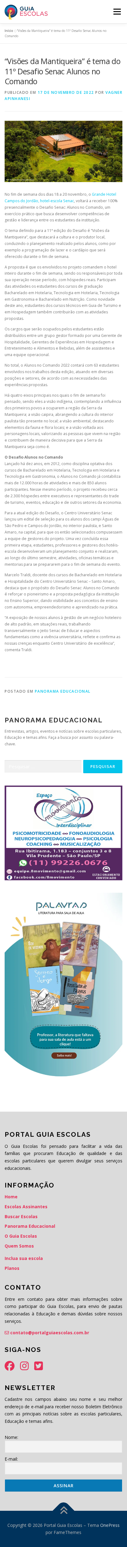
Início (9, 30)
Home (11, 1197)
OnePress (110, 1525)
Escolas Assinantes (26, 1206)
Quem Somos (19, 1246)
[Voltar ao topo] (64, 1511)
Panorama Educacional (63, 691)
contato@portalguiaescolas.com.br (49, 1333)
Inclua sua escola (24, 1258)
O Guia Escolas (21, 1236)
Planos (12, 1268)
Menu (117, 11)
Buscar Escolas (21, 1216)
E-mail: (11, 1459)
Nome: (11, 1437)
